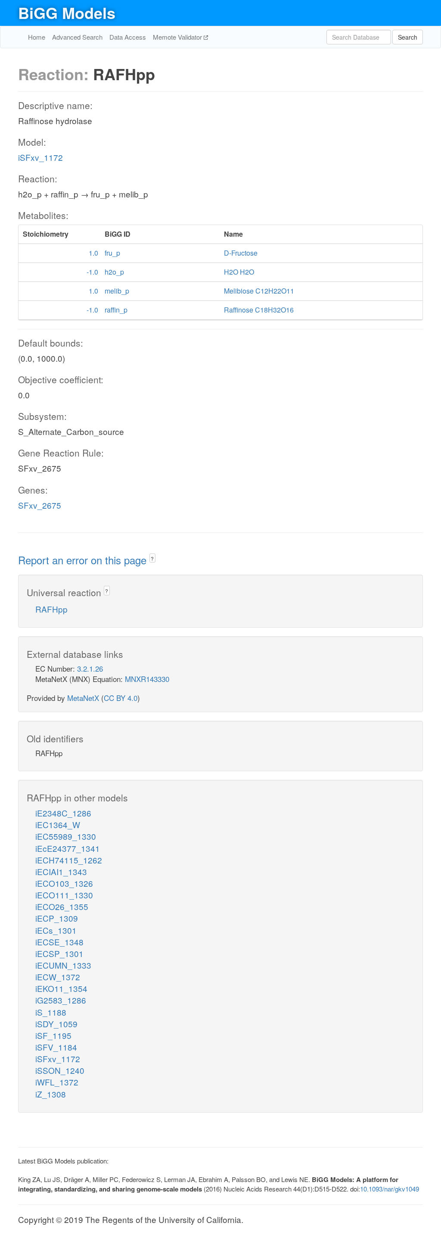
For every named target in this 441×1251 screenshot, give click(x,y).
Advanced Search (77, 36)
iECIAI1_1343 (61, 871)
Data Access (127, 36)
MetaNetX (83, 697)
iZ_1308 (50, 1094)
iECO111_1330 (64, 895)
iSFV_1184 (56, 1047)
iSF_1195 (53, 1035)
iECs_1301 (56, 930)
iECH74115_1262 (68, 860)
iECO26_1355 (61, 906)
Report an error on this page (83, 559)
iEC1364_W (57, 824)
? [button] (152, 558)
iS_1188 (50, 1012)
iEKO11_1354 (61, 988)
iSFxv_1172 (40, 157)
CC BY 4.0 (120, 697)
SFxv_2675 (39, 505)
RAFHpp (51, 609)
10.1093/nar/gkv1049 (389, 1188)
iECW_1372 (57, 976)
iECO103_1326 (64, 883)
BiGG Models (66, 12)
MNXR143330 (147, 678)
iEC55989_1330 (65, 836)
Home (36, 36)
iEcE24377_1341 (67, 848)
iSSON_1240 (59, 1070)
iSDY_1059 (56, 1023)
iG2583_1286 (60, 1000)
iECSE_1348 (59, 942)
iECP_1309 (56, 918)
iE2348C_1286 (63, 813)
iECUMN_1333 (63, 965)
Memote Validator (178, 36)
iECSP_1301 (59, 953)
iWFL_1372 (56, 1082)
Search (407, 37)
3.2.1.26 (90, 668)
